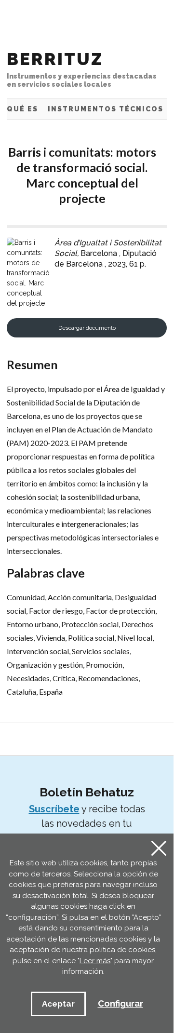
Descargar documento (87, 327)
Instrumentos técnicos (105, 109)
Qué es (22, 109)
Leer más (95, 960)
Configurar (120, 1003)
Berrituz (82, 68)
